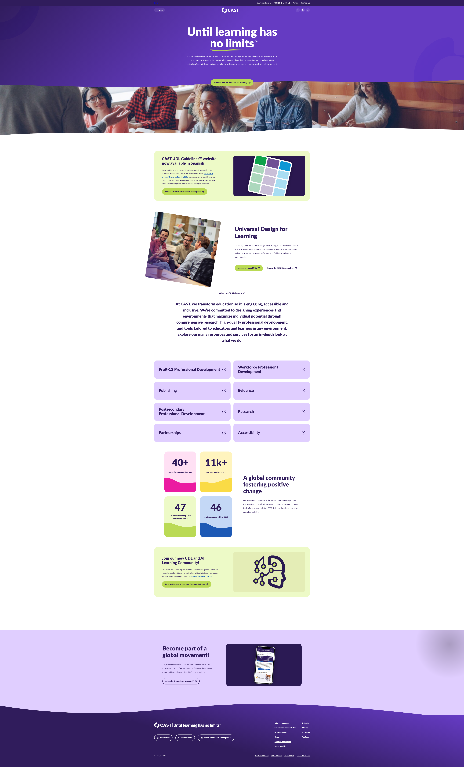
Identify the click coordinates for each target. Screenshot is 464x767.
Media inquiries (280, 746)
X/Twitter (306, 732)
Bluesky (305, 728)
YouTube (305, 737)
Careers (277, 737)
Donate (295, 3)
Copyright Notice (303, 755)
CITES (285, 3)
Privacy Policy (276, 755)
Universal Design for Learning (201, 576)
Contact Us (305, 3)
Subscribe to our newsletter (285, 728)
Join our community (282, 723)
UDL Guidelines (263, 3)
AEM (276, 3)
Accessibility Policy (261, 755)
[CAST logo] (230, 10)
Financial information (283, 742)
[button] (303, 10)
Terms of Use (289, 755)
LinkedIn (305, 723)
